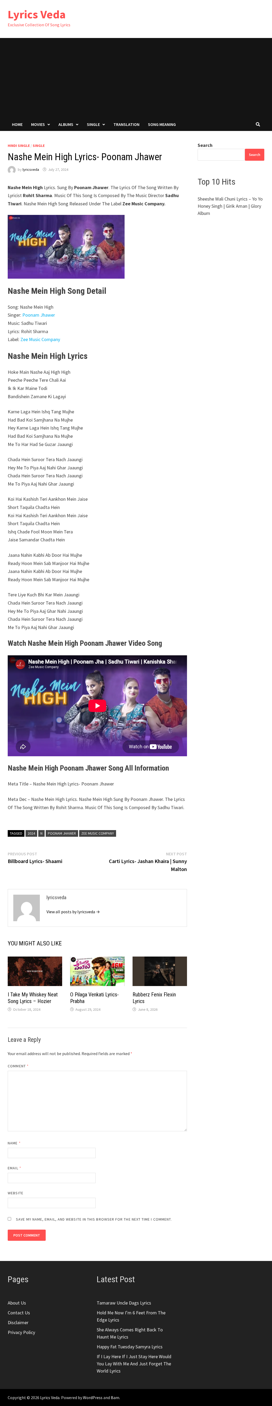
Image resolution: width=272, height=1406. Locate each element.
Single (93, 124)
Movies (38, 124)
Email (14, 1168)
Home (17, 124)
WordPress (93, 1397)
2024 (31, 833)
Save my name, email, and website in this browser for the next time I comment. (94, 1219)
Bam (115, 1397)
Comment (18, 1066)
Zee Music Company (40, 339)
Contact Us (19, 1313)
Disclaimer (18, 1322)
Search (205, 145)
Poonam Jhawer (38, 315)
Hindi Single (19, 145)
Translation (126, 124)
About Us (17, 1303)
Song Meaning (162, 124)
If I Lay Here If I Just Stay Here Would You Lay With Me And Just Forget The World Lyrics (134, 1363)
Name (14, 1143)
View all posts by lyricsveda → (73, 911)
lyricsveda (31, 169)
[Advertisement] (136, 78)
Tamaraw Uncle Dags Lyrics (124, 1303)
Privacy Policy (21, 1332)
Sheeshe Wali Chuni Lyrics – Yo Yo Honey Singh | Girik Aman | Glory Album (230, 206)
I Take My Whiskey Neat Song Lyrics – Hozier (33, 997)
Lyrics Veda (37, 14)
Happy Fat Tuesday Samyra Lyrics (130, 1347)
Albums (65, 124)
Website (15, 1193)
